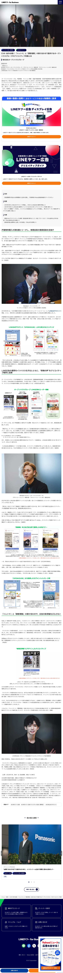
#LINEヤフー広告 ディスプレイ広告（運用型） (32, 804)
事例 (7, 897)
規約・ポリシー (22, 955)
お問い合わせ (14, 970)
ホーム (3, 897)
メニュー (60, 3)
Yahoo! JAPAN (30, 955)
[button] (61, 853)
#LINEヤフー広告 (15, 804)
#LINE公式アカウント (51, 804)
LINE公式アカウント (54, 311)
